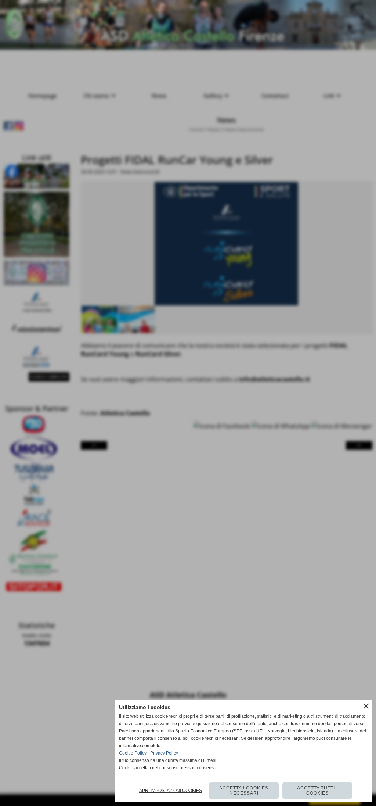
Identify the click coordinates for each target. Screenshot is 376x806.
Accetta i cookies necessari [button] (243, 790)
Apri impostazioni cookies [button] (170, 790)
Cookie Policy (133, 753)
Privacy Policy (164, 753)
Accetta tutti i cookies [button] (317, 790)
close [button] (366, 706)
